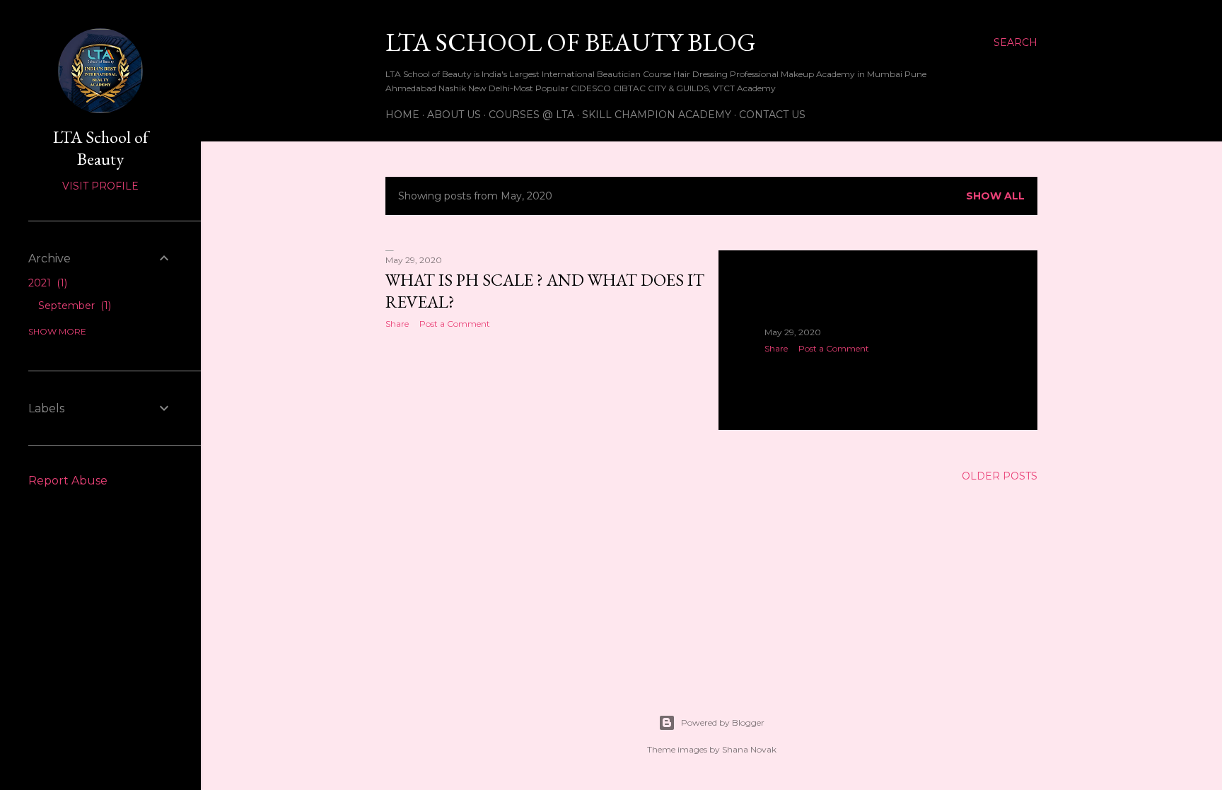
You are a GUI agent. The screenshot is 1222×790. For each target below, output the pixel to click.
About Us (454, 114)
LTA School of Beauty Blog (570, 42)
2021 (46, 283)
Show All (995, 196)
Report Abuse (67, 480)
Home (402, 114)
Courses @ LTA (531, 114)
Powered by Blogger (722, 722)
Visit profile (100, 186)
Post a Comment (454, 323)
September (73, 305)
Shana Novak (749, 749)
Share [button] (397, 323)
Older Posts (999, 476)
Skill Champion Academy (656, 114)
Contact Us (772, 114)
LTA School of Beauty (101, 148)
